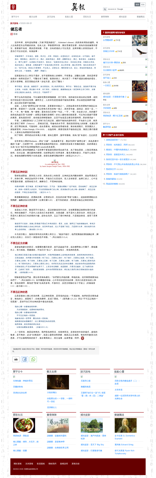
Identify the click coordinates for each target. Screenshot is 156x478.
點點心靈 (69, 16)
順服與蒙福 (111, 179)
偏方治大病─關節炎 (111, 62)
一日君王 (107, 85)
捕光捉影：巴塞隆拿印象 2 (114, 96)
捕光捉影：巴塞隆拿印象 (91, 450)
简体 (143, 4)
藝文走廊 (33, 16)
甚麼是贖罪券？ (113, 140)
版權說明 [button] (64, 463)
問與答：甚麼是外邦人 (116, 154)
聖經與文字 (111, 169)
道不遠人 (107, 78)
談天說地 (51, 16)
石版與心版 (86, 380)
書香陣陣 (105, 16)
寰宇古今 (15, 16)
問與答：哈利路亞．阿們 (117, 144)
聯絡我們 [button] (52, 463)
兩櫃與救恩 (86, 386)
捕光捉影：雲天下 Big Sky (92, 444)
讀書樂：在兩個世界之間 (57, 447)
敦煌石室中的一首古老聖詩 (118, 159)
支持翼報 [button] (29, 463)
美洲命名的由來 (20, 392)
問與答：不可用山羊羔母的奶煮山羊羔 (122, 164)
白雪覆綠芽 (108, 40)
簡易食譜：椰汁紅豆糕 (113, 115)
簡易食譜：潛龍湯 (21, 435)
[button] (16, 359)
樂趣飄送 (141, 16)
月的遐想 (107, 108)
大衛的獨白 (52, 392)
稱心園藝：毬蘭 (20, 450)
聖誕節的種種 (112, 184)
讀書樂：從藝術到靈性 (57, 435)
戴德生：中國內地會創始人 (118, 149)
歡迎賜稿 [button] (41, 463)
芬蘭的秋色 (18, 386)
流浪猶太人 (52, 407)
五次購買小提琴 (110, 70)
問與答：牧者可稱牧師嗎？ (118, 174)
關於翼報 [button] (18, 463)
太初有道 (118, 389)
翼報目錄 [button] (75, 463)
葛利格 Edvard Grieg (124, 444)
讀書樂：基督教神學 (56, 441)
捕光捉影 (123, 16)
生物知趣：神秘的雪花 (23, 380)
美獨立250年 (109, 51)
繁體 (137, 4)
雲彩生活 (87, 16)
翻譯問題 (107, 127)
